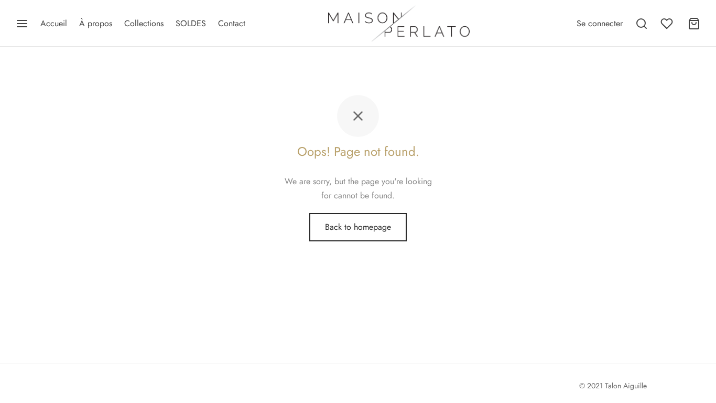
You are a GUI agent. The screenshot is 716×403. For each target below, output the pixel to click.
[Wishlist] (667, 23)
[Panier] (694, 23)
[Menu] (22, 23)
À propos (95, 23)
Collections (144, 23)
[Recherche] (641, 23)
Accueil (53, 23)
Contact (231, 23)
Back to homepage (358, 227)
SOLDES (191, 23)
